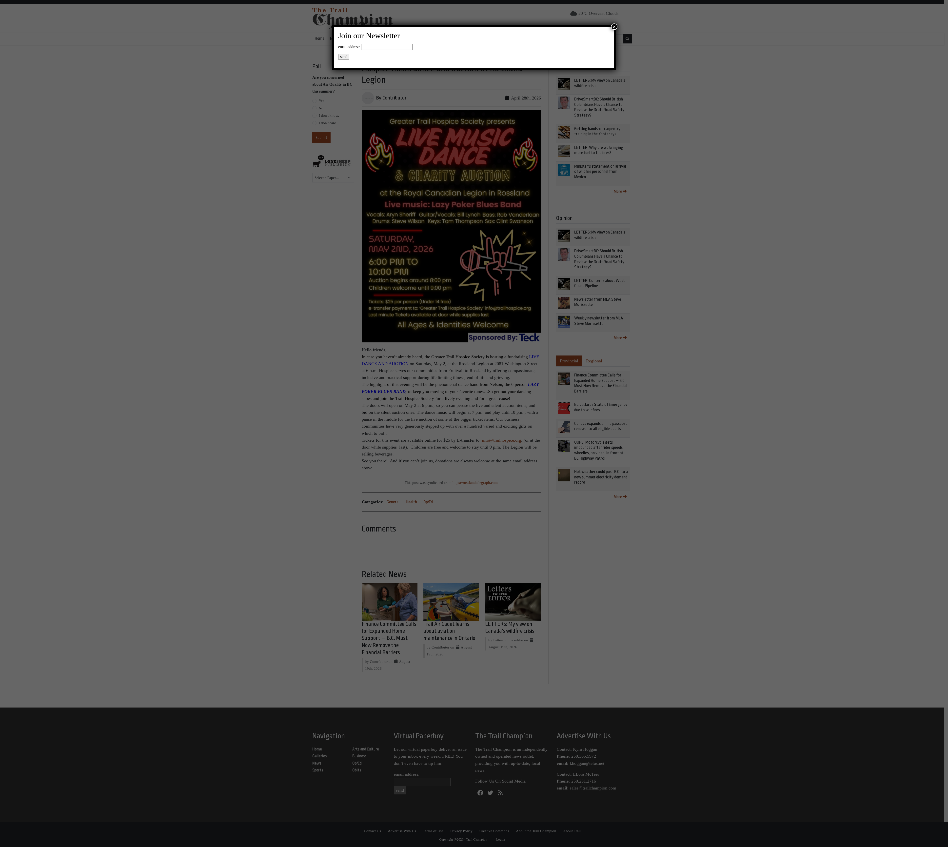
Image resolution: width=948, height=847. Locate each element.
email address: (349, 47)
